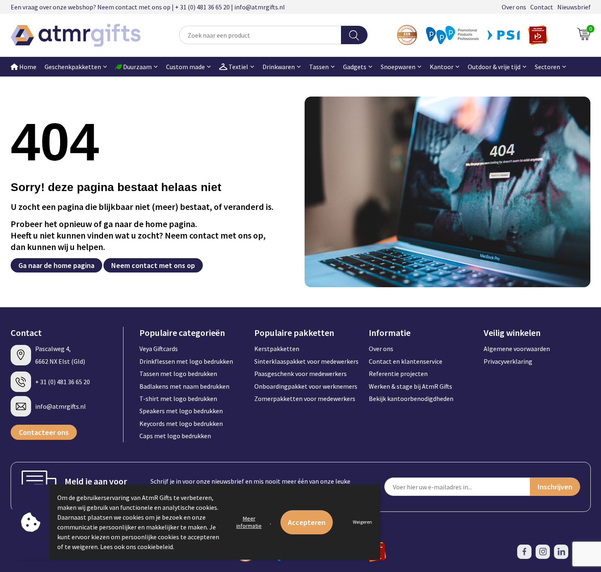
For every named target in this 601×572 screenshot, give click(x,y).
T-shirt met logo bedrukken (178, 398)
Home (27, 67)
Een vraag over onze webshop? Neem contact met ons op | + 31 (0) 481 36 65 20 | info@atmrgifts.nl (148, 7)
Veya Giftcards (158, 349)
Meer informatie (249, 522)
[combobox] (260, 35)
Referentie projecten (398, 373)
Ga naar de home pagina (56, 265)
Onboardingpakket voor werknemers (305, 386)
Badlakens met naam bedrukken (184, 386)
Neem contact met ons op (153, 265)
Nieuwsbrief (574, 7)
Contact (541, 7)
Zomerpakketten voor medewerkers (304, 398)
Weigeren (362, 522)
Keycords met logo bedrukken (181, 423)
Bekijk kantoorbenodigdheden (411, 398)
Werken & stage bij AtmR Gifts (410, 386)
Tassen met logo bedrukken (178, 373)
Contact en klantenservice (405, 361)
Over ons (514, 7)
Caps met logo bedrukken (175, 436)
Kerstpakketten (276, 349)
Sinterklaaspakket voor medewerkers (306, 361)
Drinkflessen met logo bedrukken (186, 361)
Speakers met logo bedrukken (181, 411)
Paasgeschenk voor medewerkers (300, 373)
